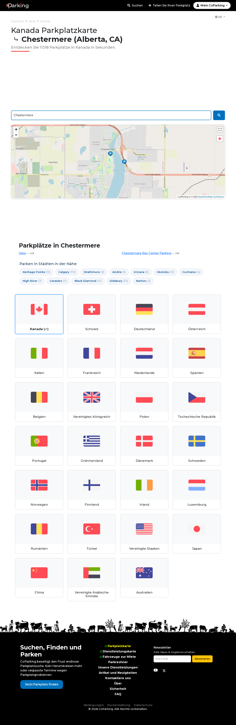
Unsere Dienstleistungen (118, 667)
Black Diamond (88, 281)
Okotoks (165, 272)
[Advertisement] (118, 81)
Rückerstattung (118, 705)
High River (32, 281)
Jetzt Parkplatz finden (41, 684)
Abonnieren (202, 658)
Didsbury (119, 281)
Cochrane (191, 272)
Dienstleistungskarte (119, 651)
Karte (32, 21)
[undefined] (220, 129)
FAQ (118, 694)
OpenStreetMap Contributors (211, 196)
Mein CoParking (212, 5)
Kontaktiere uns (118, 678)
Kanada (45, 21)
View (22, 253)
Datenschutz (143, 705)
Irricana (141, 272)
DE (220, 17)
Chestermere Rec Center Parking (146, 253)
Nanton (143, 281)
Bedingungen (94, 705)
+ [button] (16, 129)
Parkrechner (118, 662)
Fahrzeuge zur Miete (119, 657)
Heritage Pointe (36, 272)
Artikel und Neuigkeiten (118, 673)
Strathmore (94, 272)
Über (118, 683)
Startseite (17, 21)
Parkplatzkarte (119, 646)
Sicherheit (118, 689)
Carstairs (58, 281)
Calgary (67, 272)
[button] (220, 139)
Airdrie (119, 272)
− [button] (16, 135)
